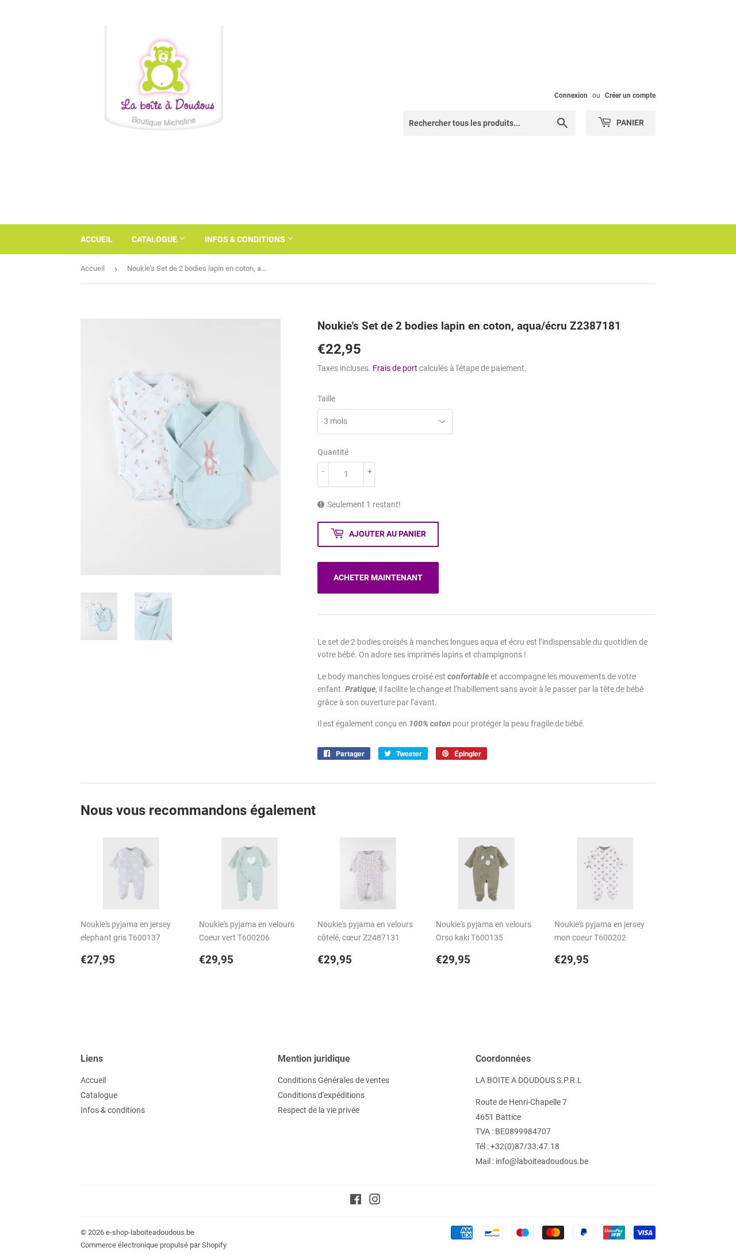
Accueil (96, 239)
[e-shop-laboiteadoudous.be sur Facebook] (356, 1201)
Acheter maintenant (378, 577)
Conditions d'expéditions (321, 1095)
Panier (629, 122)
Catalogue (155, 239)
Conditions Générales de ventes (333, 1080)
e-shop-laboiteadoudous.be (150, 1232)
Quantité (332, 452)
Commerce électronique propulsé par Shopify (153, 1245)
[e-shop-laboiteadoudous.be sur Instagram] (375, 1201)
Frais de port (395, 368)
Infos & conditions (246, 239)
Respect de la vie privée (318, 1110)
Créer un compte (630, 95)
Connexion (571, 95)
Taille (326, 398)
